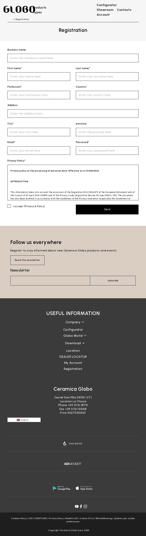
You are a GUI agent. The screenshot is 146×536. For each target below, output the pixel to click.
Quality (73, 338)
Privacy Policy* (16, 160)
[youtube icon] (77, 506)
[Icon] (73, 444)
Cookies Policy (18, 518)
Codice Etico (87, 518)
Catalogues (73, 346)
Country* (81, 86)
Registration (73, 369)
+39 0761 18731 (78, 405)
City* (10, 123)
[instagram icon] (85, 506)
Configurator (73, 330)
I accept (29, 206)
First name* (14, 68)
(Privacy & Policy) (34, 206)
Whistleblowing (104, 518)
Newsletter (20, 270)
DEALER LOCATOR (73, 357)
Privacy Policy (56, 518)
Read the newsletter (27, 260)
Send (107, 209)
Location (73, 351)
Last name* (83, 68)
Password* (82, 142)
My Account (73, 363)
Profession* (14, 86)
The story (73, 325)
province (81, 123)
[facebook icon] (81, 506)
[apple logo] (84, 488)
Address (12, 105)
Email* (11, 142)
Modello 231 (71, 518)
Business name (16, 49)
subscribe (113, 280)
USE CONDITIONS (37, 518)
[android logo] (62, 488)
